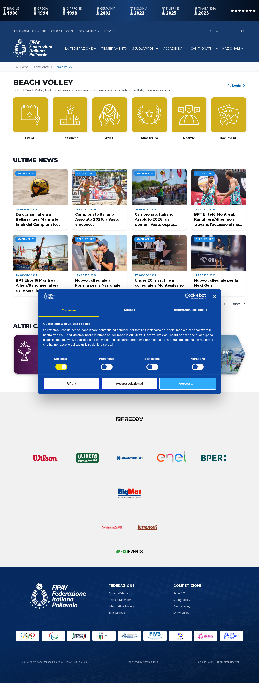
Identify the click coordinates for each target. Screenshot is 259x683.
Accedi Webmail (119, 593)
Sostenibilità (87, 31)
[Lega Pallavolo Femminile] (205, 636)
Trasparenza (117, 613)
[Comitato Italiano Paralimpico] (129, 636)
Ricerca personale (63, 31)
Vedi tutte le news (226, 303)
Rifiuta (71, 383)
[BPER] (213, 457)
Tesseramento (114, 48)
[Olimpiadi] (27, 636)
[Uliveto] (87, 457)
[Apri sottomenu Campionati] (217, 49)
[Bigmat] (129, 493)
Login (236, 85)
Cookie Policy (205, 662)
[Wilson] (45, 457)
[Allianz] (129, 457)
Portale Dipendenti (121, 600)
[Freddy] (129, 419)
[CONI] (104, 636)
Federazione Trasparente (30, 31)
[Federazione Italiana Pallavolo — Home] (33, 48)
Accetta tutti (187, 383)
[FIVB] (155, 636)
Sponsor (109, 31)
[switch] (107, 367)
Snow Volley (181, 613)
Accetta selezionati (129, 383)
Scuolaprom (143, 48)
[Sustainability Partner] (129, 551)
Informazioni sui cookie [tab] (190, 309)
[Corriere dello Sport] (111, 527)
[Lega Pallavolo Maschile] (231, 636)
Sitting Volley (181, 600)
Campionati (201, 48)
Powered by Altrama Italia (143, 662)
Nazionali (231, 48)
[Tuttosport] (147, 527)
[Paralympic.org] (53, 636)
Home (24, 67)
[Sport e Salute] (78, 636)
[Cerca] (243, 31)
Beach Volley (181, 606)
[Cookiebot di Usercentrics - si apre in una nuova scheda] (188, 296)
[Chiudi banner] (214, 296)
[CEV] (180, 636)
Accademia (172, 48)
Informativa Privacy (121, 606)
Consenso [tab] (69, 310)
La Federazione (79, 48)
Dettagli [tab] (129, 309)
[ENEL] (171, 457)
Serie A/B (179, 593)
